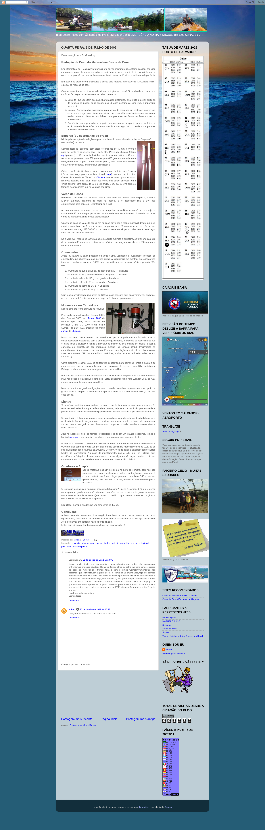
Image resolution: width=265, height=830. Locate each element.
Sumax (165, 632)
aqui (63, 155)
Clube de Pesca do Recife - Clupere (179, 595)
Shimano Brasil (169, 629)
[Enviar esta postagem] (95, 540)
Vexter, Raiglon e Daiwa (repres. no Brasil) (183, 636)
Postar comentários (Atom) (83, 725)
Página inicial (109, 719)
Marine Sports (169, 618)
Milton (72, 609)
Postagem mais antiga (141, 719)
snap (69, 546)
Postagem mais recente (76, 719)
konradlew (144, 807)
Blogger (168, 807)
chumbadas (88, 543)
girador (106, 543)
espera (98, 543)
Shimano (166, 625)
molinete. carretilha (120, 543)
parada (134, 543)
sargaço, (74, 437)
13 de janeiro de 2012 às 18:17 (95, 609)
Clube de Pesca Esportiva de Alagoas (180, 599)
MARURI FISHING (171, 621)
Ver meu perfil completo (173, 654)
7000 (94, 318)
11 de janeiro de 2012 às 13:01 (98, 560)
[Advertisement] (108, 694)
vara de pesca (80, 546)
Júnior (64, 331)
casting (77, 543)
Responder (74, 600)
